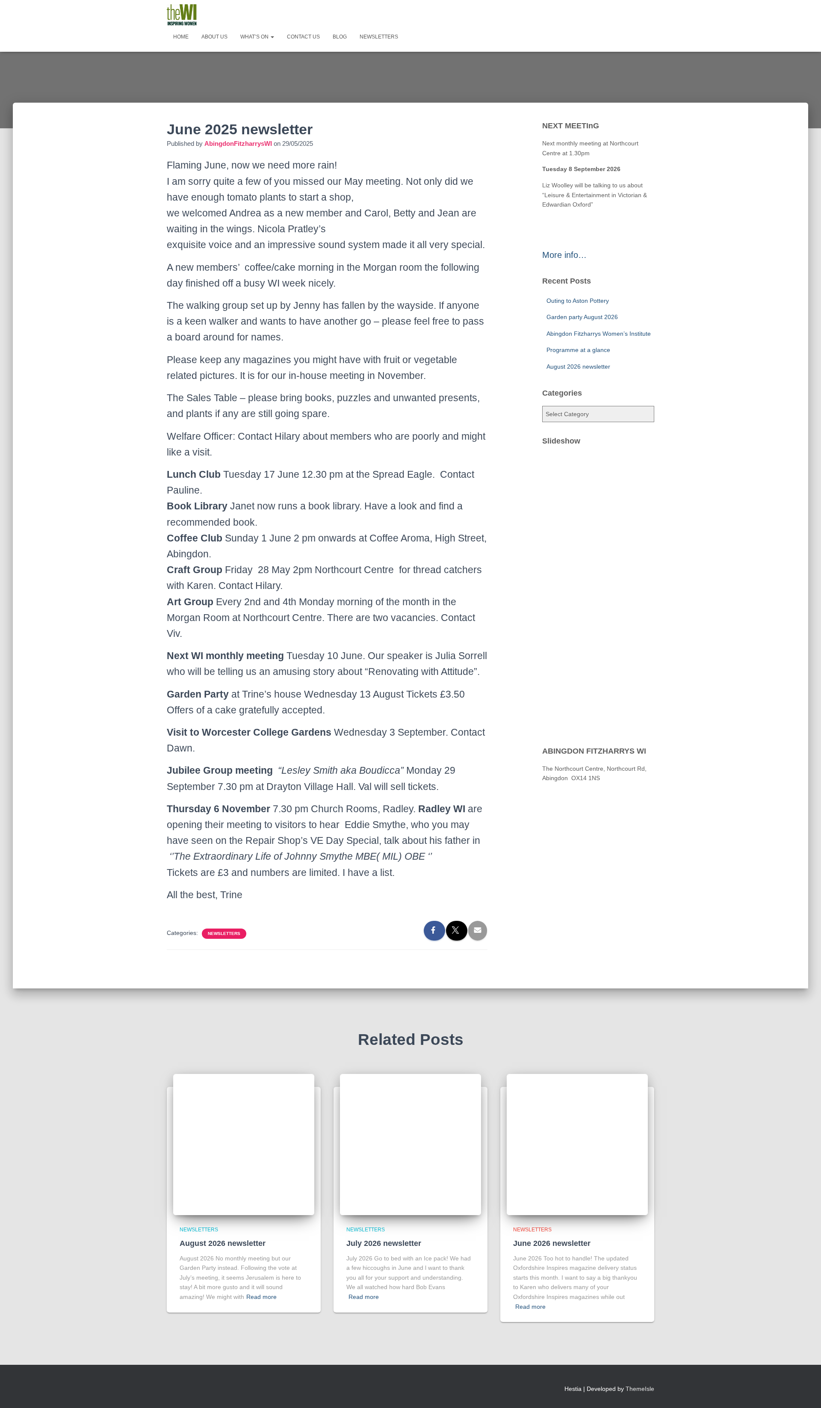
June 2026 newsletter (552, 1243)
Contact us (303, 37)
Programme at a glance (578, 349)
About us (214, 37)
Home (181, 37)
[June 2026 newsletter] (577, 1144)
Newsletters (379, 37)
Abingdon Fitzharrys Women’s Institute (598, 333)
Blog (340, 37)
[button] (272, 37)
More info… (564, 255)
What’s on (255, 37)
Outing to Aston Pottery (577, 300)
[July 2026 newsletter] (410, 1144)
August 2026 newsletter (578, 366)
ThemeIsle (640, 1388)
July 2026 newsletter (383, 1243)
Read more (261, 1296)
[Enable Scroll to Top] (804, 1391)
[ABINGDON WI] (181, 15)
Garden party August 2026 (582, 317)
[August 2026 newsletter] (243, 1144)
